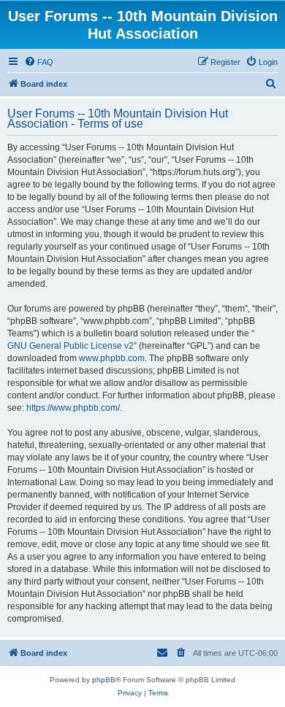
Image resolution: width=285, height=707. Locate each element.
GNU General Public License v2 (70, 346)
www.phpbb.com (112, 358)
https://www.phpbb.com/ (73, 408)
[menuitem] (38, 62)
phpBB (103, 680)
